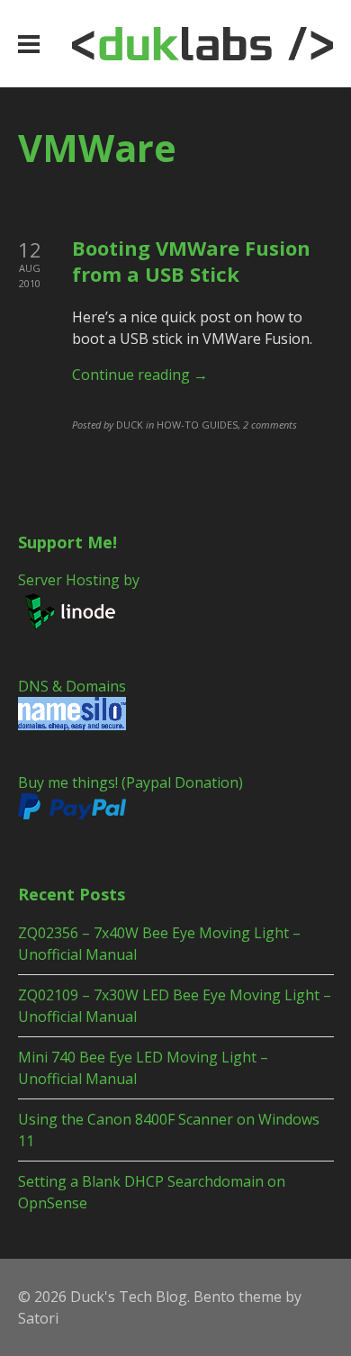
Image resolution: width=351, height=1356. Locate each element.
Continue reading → (140, 374)
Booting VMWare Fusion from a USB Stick (191, 260)
